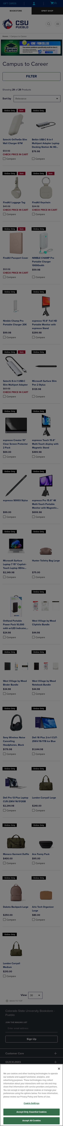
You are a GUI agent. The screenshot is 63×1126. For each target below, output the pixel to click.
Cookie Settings (31, 1103)
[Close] (59, 1068)
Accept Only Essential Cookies (31, 1112)
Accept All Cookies (31, 1120)
